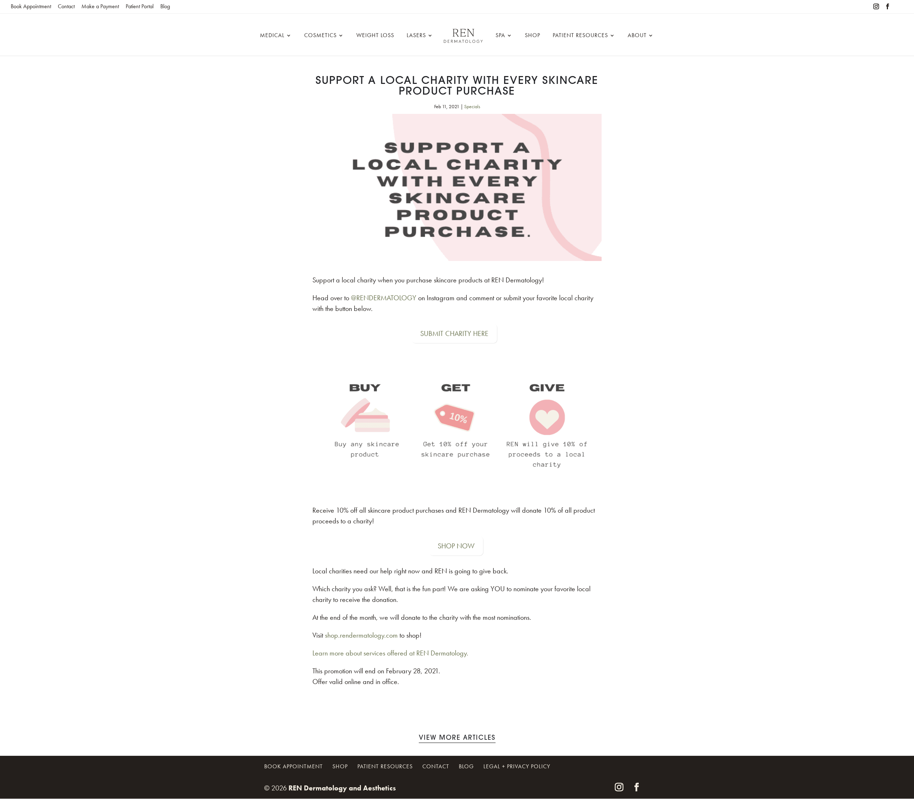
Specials (472, 106)
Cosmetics (320, 36)
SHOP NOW (456, 546)
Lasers (416, 36)
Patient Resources (580, 36)
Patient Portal (140, 6)
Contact (66, 6)
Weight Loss (375, 36)
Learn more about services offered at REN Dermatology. (390, 653)
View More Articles (457, 738)
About (637, 36)
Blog (165, 6)
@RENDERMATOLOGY (383, 297)
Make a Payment (100, 6)
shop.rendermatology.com (361, 635)
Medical (272, 36)
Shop (532, 36)
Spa (500, 36)
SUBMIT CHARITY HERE (454, 333)
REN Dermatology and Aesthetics (342, 788)
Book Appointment (31, 6)
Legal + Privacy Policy (516, 766)
